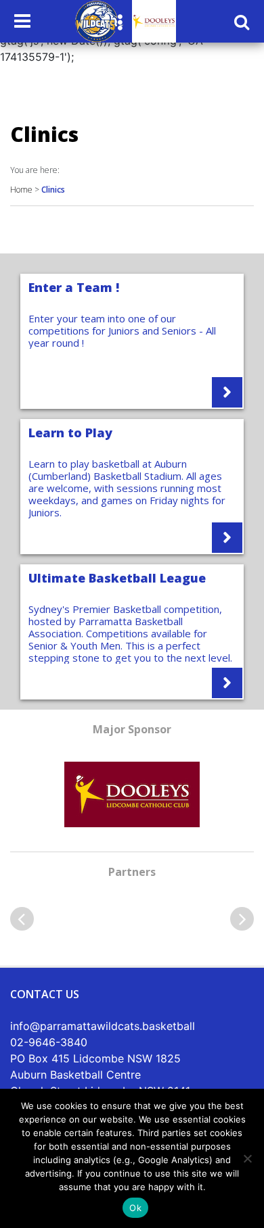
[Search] (241, 22)
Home (21, 189)
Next (242, 919)
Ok (135, 1207)
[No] (247, 1158)
